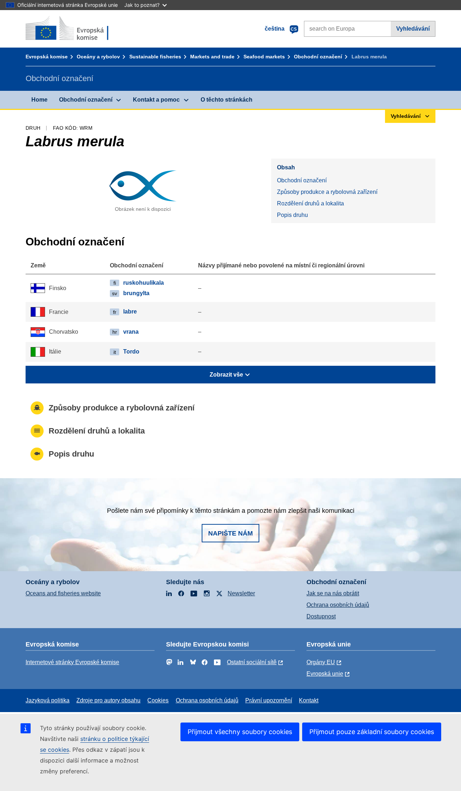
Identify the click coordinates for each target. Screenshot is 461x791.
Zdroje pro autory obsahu (108, 700)
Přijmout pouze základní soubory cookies (371, 732)
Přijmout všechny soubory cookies (240, 732)
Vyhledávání (413, 29)
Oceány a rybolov (98, 56)
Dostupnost (321, 616)
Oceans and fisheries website (63, 593)
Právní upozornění (268, 700)
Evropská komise (47, 56)
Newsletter (241, 593)
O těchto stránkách (226, 100)
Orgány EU (320, 662)
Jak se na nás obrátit (332, 593)
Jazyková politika (48, 700)
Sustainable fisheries (155, 56)
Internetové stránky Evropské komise (72, 662)
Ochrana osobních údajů (337, 605)
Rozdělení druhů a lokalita (310, 203)
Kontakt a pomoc (156, 100)
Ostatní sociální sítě (252, 662)
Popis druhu (292, 215)
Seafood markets (264, 56)
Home (39, 100)
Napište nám (230, 533)
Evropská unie (324, 674)
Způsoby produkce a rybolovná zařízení (327, 192)
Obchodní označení (318, 56)
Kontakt (308, 700)
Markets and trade (212, 56)
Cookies (158, 700)
